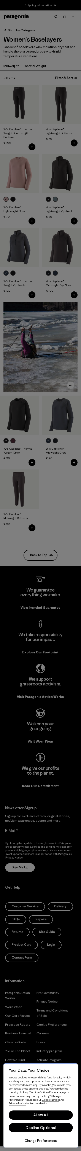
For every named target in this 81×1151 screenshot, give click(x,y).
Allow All (40, 1115)
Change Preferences (40, 1141)
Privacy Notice (17, 1103)
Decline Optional (40, 1127)
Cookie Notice (50, 1100)
